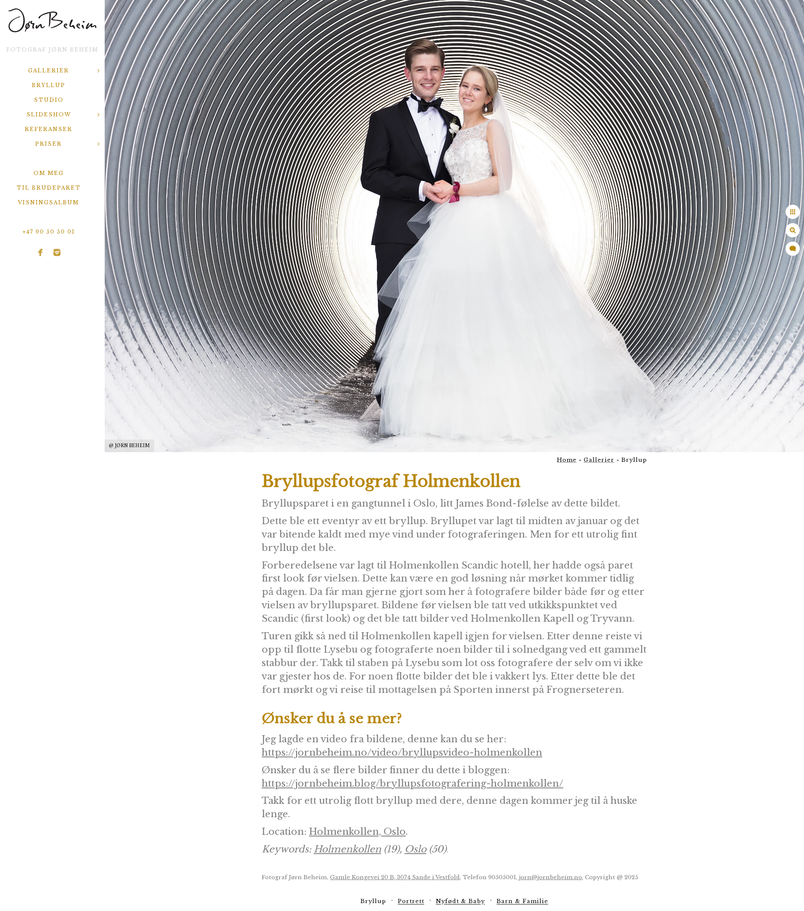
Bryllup (48, 85)
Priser (48, 144)
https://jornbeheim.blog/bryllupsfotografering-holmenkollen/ (412, 783)
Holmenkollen (347, 849)
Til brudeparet (49, 188)
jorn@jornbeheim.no (550, 877)
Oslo (415, 849)
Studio (49, 100)
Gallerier (48, 70)
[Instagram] (57, 252)
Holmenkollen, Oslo (357, 831)
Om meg (49, 173)
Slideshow (48, 114)
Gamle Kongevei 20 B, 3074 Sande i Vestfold (395, 877)
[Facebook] (41, 252)
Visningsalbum (48, 202)
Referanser (48, 129)
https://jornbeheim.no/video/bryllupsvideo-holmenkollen (402, 752)
